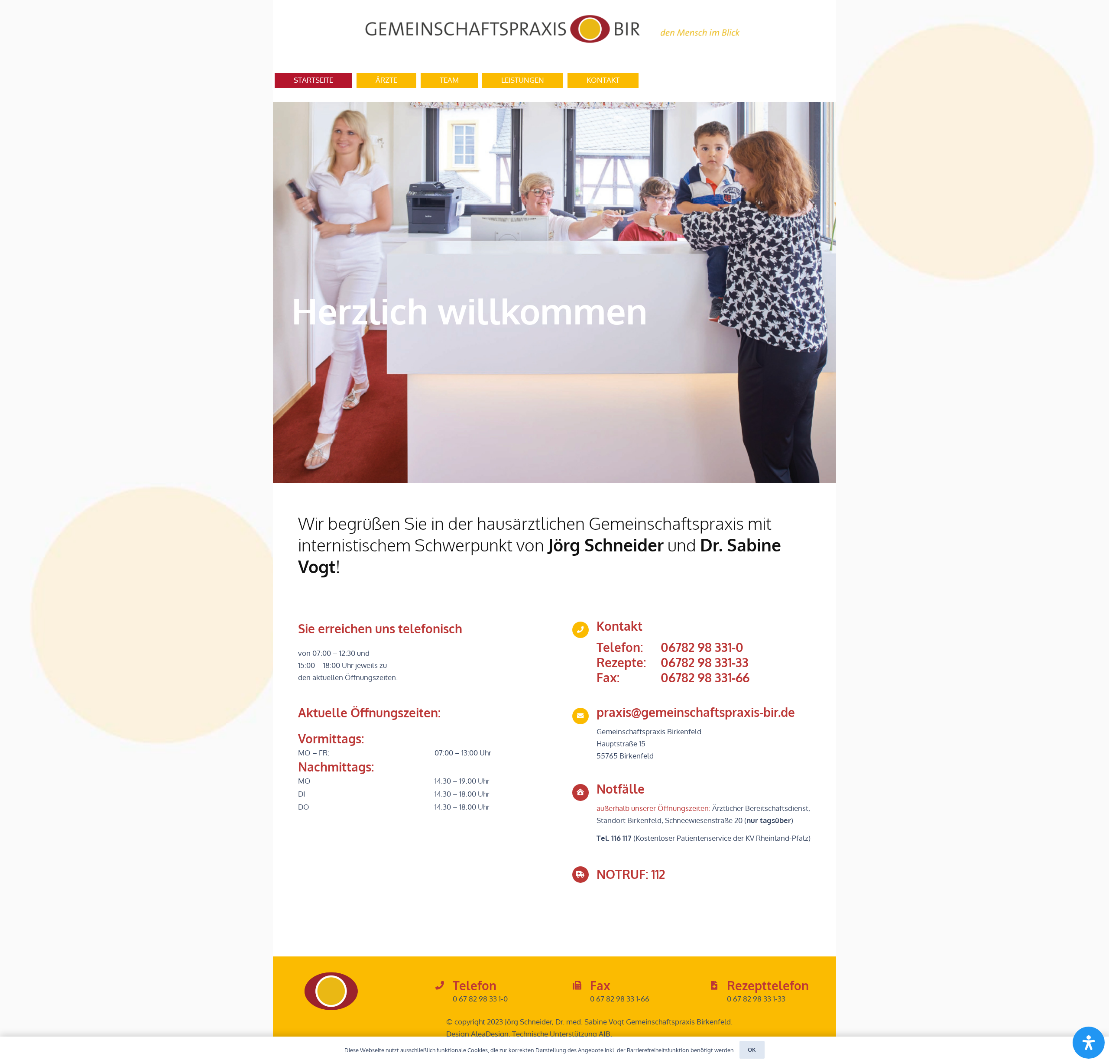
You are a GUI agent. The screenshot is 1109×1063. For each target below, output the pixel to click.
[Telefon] (444, 986)
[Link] (555, 29)
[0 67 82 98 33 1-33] (718, 999)
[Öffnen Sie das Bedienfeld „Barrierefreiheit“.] (1089, 1043)
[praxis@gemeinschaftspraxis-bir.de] (584, 716)
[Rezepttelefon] (718, 986)
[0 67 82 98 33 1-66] (581, 999)
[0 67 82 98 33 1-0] (444, 999)
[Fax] (581, 986)
